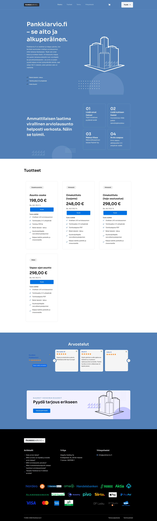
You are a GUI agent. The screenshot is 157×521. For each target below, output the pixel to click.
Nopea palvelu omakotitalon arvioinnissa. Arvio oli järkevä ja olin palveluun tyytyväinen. (85, 360)
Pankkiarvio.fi (33, 357)
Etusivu (60, 4)
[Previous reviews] (54, 360)
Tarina (79, 4)
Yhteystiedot (89, 4)
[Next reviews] (128, 360)
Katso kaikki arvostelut (39, 365)
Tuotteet (69, 4)
